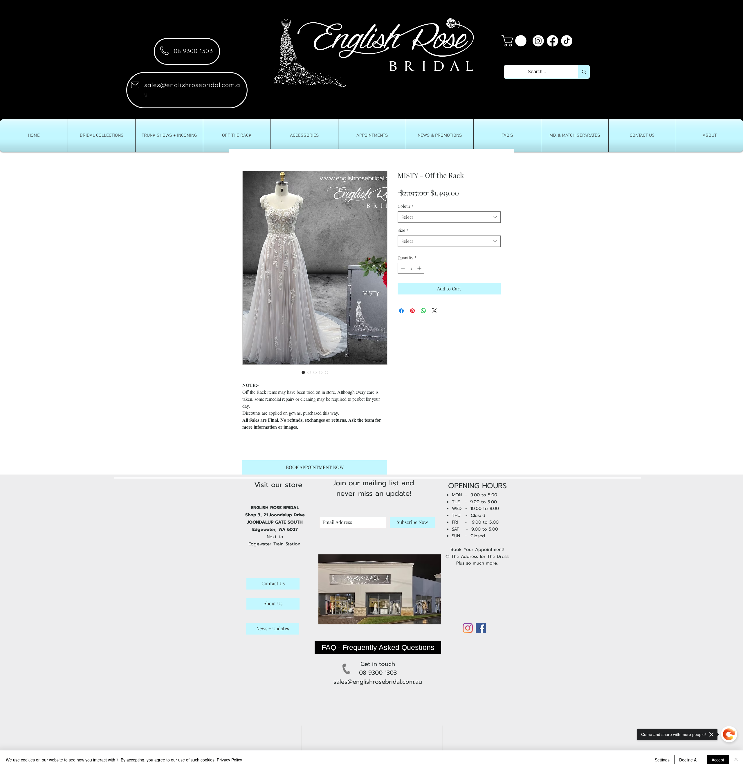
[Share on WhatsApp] (423, 310)
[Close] (736, 759)
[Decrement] (402, 268)
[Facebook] (552, 40)
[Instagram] (538, 40)
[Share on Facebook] (401, 310)
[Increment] (419, 268)
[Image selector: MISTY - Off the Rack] (303, 372)
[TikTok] (566, 40)
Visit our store (278, 484)
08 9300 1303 (193, 51)
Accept (718, 760)
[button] (515, 40)
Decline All (688, 760)
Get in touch (377, 664)
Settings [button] (662, 760)
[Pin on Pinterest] (412, 310)
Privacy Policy (229, 760)
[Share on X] (434, 310)
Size (403, 230)
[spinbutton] (411, 268)
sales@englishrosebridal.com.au (377, 681)
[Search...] (583, 71)
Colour (406, 206)
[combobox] (449, 217)
